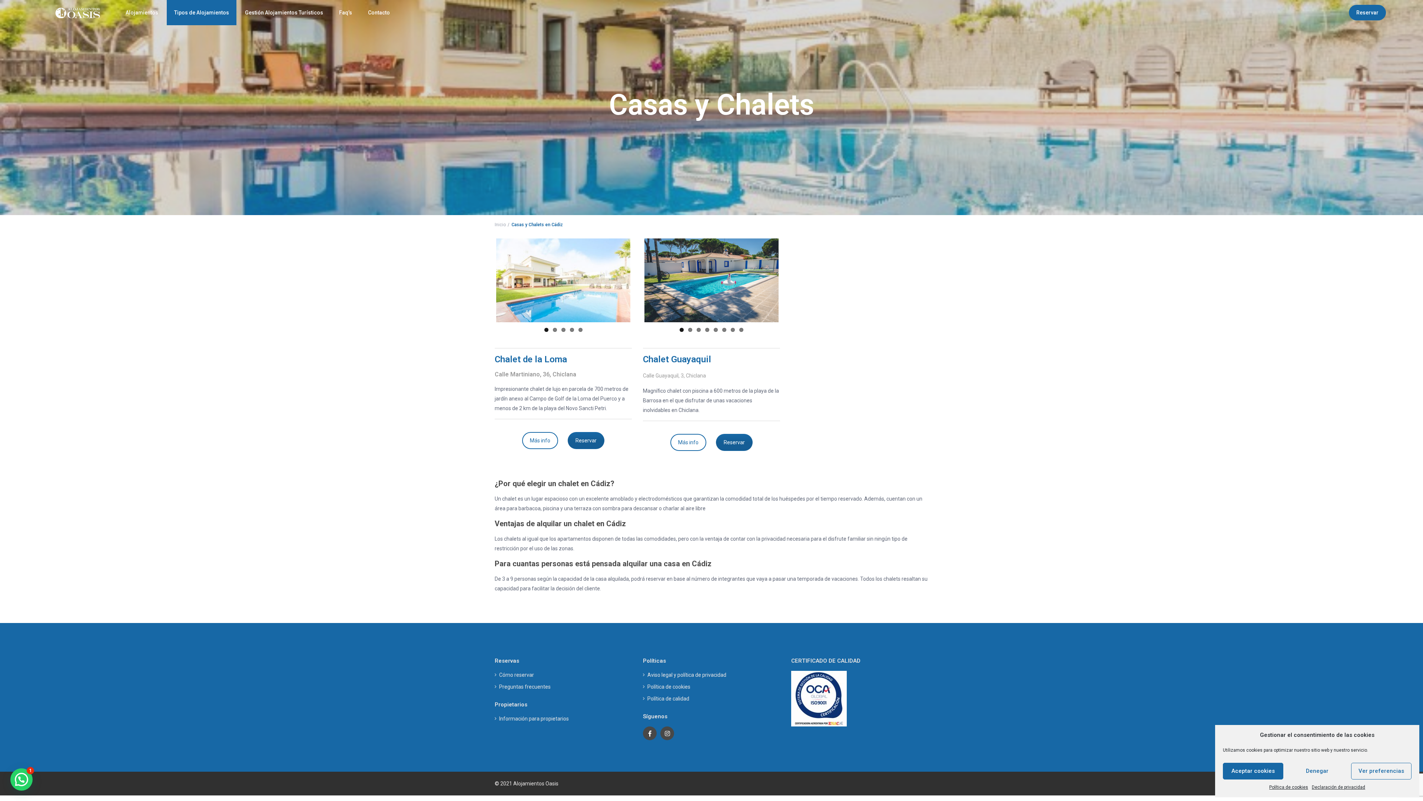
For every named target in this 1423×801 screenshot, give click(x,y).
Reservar (1367, 13)
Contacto (379, 13)
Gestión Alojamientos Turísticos (284, 13)
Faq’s (345, 13)
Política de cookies (1288, 787)
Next (641, 280)
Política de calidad (668, 699)
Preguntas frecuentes (525, 687)
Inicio (500, 224)
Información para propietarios (534, 719)
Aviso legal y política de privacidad (686, 675)
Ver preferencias (1381, 771)
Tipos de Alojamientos (201, 13)
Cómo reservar (516, 675)
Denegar (1317, 771)
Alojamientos (142, 13)
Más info (540, 441)
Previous (485, 280)
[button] (21, 779)
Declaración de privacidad (1338, 787)
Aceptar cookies (1253, 771)
